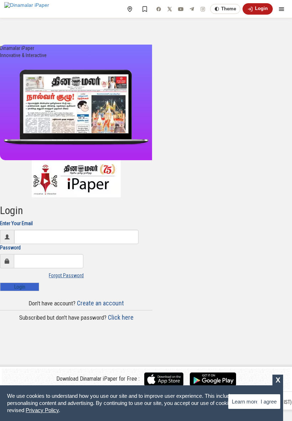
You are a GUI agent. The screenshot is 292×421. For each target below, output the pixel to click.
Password (10, 247)
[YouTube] (180, 9)
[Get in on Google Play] (213, 379)
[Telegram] (191, 9)
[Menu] (281, 8)
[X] (169, 9)
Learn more (245, 402)
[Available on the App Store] (166, 379)
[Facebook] (158, 9)
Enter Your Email (16, 223)
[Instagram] (202, 9)
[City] (129, 8)
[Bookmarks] (144, 8)
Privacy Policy (42, 410)
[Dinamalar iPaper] (26, 9)
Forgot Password (66, 275)
